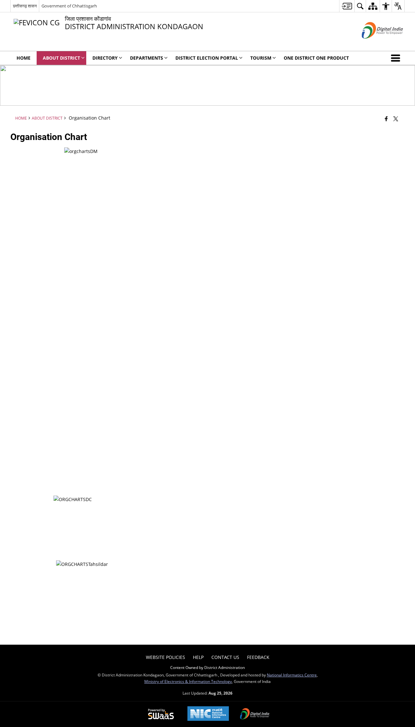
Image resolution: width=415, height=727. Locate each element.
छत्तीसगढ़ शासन (25, 6)
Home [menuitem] (23, 58)
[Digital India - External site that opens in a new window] (374, 44)
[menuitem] (346, 6)
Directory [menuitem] (105, 58)
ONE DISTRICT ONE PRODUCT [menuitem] (316, 58)
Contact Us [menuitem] (225, 657)
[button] (397, 58)
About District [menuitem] (61, 58)
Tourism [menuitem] (260, 58)
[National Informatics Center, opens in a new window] (208, 714)
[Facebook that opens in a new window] (386, 118)
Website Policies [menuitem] (165, 657)
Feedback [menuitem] (258, 657)
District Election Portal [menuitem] (206, 58)
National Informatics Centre (292, 674)
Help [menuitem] (198, 657)
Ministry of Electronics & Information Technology (188, 681)
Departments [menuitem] (146, 58)
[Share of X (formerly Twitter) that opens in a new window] (396, 118)
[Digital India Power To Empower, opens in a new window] (255, 714)
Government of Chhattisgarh (69, 6)
